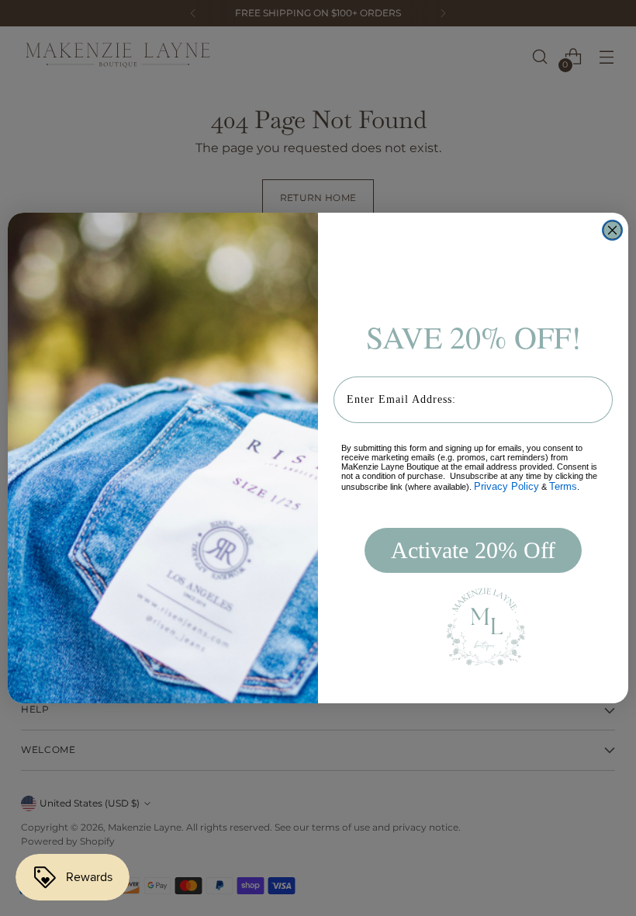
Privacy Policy (506, 486)
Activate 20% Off (473, 550)
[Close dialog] (612, 230)
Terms (563, 486)
